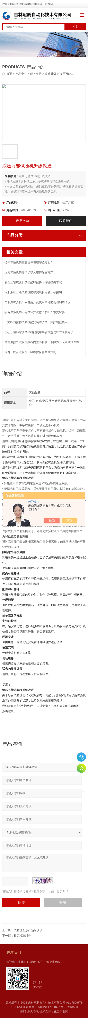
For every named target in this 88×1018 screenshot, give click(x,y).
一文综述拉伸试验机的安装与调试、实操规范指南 (36, 322)
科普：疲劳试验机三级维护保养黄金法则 (30, 352)
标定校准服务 (22, 935)
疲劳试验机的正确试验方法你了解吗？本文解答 (35, 312)
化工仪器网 (61, 1011)
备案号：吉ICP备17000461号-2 (46, 1007)
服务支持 (36, 73)
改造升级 (50, 73)
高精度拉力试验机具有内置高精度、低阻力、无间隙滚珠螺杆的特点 (44, 342)
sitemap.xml (29, 1011)
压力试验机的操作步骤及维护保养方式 (29, 272)
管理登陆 (73, 1007)
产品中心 (21, 73)
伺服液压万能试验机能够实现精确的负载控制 (33, 292)
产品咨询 (22, 221)
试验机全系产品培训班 (28, 930)
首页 (9, 73)
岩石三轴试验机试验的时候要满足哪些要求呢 (33, 282)
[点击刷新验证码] (42, 880)
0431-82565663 (81, 757)
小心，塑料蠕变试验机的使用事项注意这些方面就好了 (39, 332)
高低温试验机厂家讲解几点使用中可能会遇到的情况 (37, 302)
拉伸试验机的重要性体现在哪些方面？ (29, 262)
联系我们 (65, 221)
